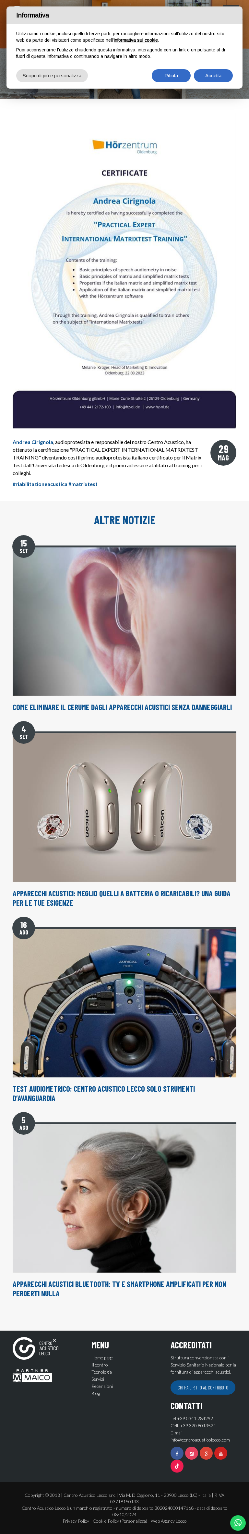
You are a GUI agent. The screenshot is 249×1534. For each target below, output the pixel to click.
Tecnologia (101, 1372)
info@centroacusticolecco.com (200, 1439)
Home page (102, 1357)
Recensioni (102, 1386)
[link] (33, 442)
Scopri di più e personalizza (52, 75)
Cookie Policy (106, 1521)
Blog (95, 1393)
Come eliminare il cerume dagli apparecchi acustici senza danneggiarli (122, 707)
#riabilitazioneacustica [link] (40, 484)
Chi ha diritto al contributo (203, 1387)
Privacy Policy (76, 1521)
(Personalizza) (133, 1521)
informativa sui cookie (136, 40)
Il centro (99, 1364)
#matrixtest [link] (83, 484)
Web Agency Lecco (169, 1521)
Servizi (97, 1379)
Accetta (213, 75)
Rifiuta (171, 75)
